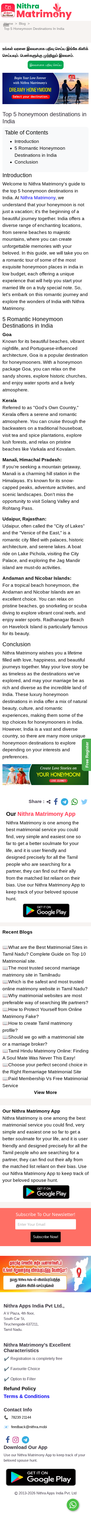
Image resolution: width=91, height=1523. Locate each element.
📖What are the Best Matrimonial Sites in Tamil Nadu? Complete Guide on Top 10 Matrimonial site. (44, 954)
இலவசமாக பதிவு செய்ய (46, 65)
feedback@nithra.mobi (29, 1427)
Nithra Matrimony (38, 197)
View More (45, 1092)
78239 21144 (21, 1417)
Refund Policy (20, 1388)
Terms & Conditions (27, 1396)
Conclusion (26, 162)
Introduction (27, 141)
